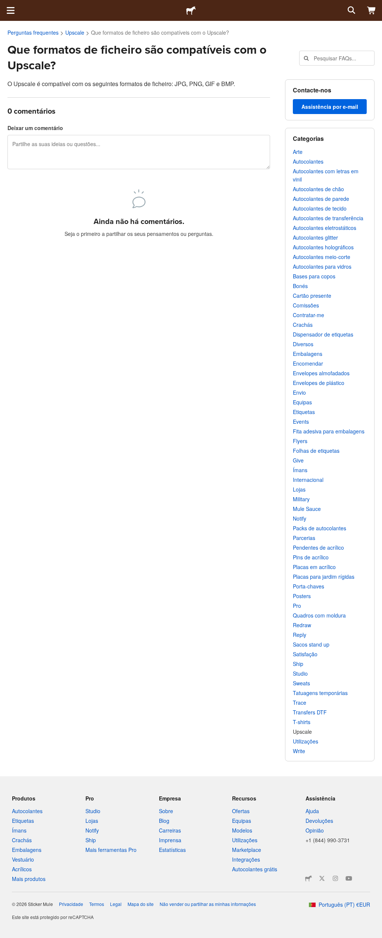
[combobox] (337, 58)
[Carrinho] (371, 10)
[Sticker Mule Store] (308, 878)
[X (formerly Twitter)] (322, 878)
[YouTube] (349, 878)
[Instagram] (335, 878)
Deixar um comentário (35, 128)
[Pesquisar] (350, 10)
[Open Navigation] (10, 10)
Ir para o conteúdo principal (5, 5)
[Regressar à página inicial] (191, 10)
